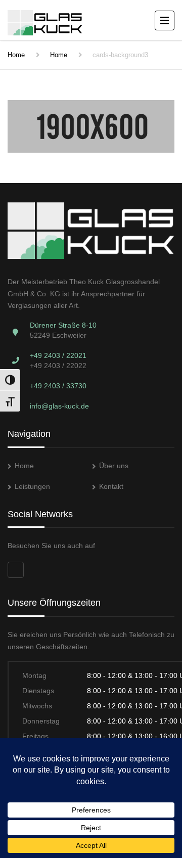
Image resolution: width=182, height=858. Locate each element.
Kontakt (111, 486)
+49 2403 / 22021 (58, 355)
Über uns (113, 466)
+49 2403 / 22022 (58, 366)
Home (16, 55)
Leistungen (32, 486)
